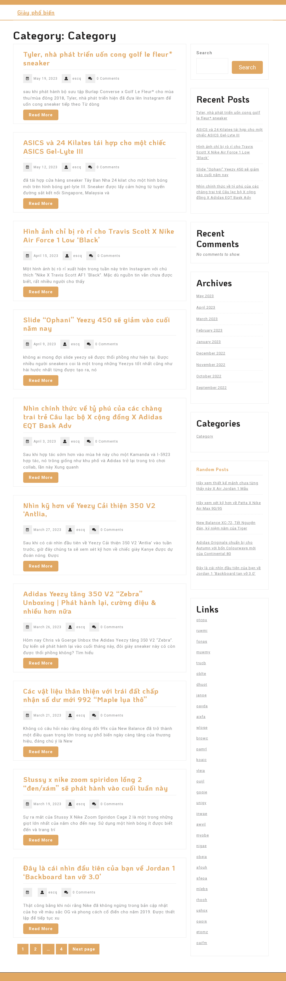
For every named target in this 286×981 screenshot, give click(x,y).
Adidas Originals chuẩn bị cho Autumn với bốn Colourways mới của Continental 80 (226, 548)
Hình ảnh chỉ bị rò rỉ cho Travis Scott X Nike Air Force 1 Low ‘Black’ (98, 235)
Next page (84, 949)
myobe (202, 835)
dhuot (201, 684)
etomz (202, 932)
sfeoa (201, 878)
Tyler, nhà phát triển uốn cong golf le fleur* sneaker (98, 58)
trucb (201, 663)
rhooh (201, 900)
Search (204, 52)
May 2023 (205, 296)
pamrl (201, 749)
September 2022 (211, 388)
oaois (201, 921)
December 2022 (210, 353)
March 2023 (207, 319)
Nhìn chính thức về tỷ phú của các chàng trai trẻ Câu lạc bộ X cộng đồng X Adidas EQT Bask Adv (93, 416)
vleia (200, 771)
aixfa (201, 717)
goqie (201, 792)
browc (202, 738)
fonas (201, 641)
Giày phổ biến (36, 12)
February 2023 (209, 330)
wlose (202, 727)
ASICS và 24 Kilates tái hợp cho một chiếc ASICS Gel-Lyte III (94, 146)
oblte (201, 674)
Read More (41, 114)
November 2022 (210, 365)
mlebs (202, 889)
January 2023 (208, 342)
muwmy (203, 652)
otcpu (201, 620)
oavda (202, 706)
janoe (201, 695)
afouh (201, 867)
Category (204, 436)
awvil (201, 824)
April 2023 (205, 307)
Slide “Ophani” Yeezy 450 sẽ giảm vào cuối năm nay (96, 324)
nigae (201, 846)
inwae (201, 814)
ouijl (200, 781)
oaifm (201, 943)
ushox (202, 910)
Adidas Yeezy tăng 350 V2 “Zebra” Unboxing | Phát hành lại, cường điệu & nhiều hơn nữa (89, 602)
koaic (201, 760)
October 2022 (208, 376)
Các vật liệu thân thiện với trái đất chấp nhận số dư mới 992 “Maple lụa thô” (91, 695)
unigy (201, 803)
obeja (201, 857)
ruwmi (202, 630)
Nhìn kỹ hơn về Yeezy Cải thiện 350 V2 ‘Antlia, (89, 509)
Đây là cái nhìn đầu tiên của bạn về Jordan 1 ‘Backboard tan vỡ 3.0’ (99, 872)
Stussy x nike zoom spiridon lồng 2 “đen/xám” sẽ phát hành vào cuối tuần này (95, 783)
